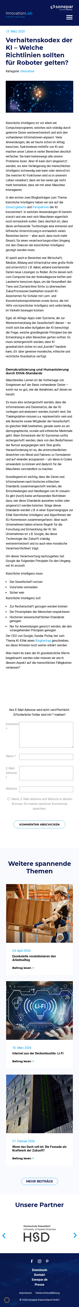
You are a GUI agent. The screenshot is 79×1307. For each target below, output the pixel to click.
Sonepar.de (40, 1279)
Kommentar (11, 726)
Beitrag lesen (21, 968)
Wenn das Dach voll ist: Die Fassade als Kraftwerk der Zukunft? (39, 1148)
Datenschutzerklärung (48, 1292)
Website (11, 788)
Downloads (39, 1270)
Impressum (25, 1292)
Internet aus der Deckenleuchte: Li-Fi (37, 1053)
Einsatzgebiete (16, 207)
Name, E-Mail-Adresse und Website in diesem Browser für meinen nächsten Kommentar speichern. (41, 803)
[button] (7, 1300)
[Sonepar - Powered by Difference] (61, 8)
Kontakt (39, 1275)
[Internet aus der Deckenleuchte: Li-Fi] (39, 1010)
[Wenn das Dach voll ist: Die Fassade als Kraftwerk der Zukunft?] (39, 1104)
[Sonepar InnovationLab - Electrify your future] (19, 14)
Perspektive (40, 207)
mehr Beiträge (39, 1181)
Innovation (27, 71)
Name (11, 756)
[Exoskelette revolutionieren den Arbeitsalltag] (39, 913)
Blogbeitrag (43, 640)
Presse (39, 1284)
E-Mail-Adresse (11, 773)
